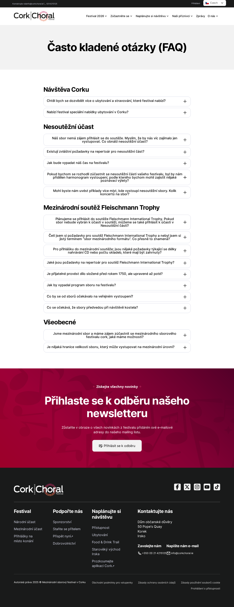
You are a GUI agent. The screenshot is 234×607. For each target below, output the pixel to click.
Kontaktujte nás (19, 4)
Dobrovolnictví (64, 543)
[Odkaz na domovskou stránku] (34, 16)
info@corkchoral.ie (35, 4)
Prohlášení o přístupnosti (205, 588)
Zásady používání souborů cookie (200, 582)
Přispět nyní (62, 536)
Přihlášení (195, 3)
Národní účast (24, 522)
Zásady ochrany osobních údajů (157, 582)
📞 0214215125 (50, 4)
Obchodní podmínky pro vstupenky (112, 582)
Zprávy (200, 16)
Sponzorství (62, 522)
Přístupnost (100, 528)
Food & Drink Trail (105, 542)
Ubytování (100, 535)
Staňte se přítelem (66, 529)
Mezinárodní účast (28, 529)
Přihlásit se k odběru (119, 446)
